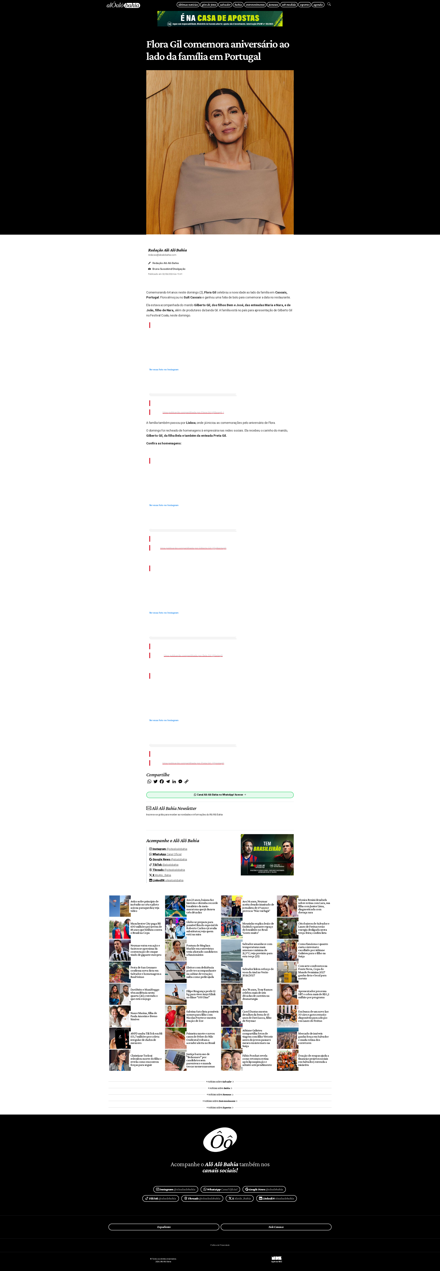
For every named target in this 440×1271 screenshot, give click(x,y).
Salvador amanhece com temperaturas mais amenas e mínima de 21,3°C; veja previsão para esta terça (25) (257, 950)
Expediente (163, 1227)
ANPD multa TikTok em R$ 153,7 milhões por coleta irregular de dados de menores (146, 1038)
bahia (238, 4)
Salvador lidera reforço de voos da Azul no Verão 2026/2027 (258, 972)
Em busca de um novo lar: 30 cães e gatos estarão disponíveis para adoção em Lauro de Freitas (313, 1016)
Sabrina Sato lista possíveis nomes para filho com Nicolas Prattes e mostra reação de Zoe (202, 1016)
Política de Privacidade (219, 1245)
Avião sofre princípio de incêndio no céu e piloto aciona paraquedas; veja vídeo (144, 906)
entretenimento (255, 4)
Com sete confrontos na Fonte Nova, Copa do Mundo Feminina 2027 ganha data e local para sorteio (312, 972)
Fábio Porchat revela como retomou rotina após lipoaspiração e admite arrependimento (257, 1060)
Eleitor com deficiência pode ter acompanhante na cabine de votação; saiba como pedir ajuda (201, 972)
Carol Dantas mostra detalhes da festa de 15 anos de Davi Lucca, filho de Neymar (257, 1016)
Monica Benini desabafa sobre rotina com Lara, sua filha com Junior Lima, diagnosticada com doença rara (314, 906)
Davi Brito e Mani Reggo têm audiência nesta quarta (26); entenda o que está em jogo (144, 994)
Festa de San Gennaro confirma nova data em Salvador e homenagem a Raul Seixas (145, 972)
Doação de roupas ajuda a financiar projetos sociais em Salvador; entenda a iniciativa (313, 1060)
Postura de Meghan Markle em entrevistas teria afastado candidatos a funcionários (201, 950)
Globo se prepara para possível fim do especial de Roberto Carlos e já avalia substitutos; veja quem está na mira (202, 928)
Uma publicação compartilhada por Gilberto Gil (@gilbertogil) (193, 547)
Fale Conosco (276, 1227)
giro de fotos (209, 4)
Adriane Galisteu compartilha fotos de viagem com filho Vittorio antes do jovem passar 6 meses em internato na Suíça (257, 1038)
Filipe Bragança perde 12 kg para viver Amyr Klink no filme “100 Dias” (201, 994)
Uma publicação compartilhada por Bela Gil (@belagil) (193, 655)
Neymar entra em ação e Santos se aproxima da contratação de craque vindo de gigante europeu (145, 950)
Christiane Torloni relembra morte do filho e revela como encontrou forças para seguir (146, 1060)
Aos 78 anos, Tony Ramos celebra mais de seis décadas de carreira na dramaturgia (257, 994)
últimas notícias (188, 4)
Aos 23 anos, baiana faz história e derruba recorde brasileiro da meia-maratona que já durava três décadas (202, 906)
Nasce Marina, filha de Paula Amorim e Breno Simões (143, 1016)
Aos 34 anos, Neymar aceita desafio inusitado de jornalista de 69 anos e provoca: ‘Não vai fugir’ (258, 906)
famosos (273, 4)
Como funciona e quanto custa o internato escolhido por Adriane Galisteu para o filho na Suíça (313, 950)
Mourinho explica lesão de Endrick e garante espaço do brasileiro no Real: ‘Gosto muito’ (258, 928)
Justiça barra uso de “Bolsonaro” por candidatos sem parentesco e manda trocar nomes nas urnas (200, 1060)
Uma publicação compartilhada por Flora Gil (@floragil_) (193, 412)
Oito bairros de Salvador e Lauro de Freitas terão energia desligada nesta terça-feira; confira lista (313, 928)
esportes (304, 4)
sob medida (289, 4)
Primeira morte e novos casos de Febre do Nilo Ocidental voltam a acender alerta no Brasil (200, 1038)
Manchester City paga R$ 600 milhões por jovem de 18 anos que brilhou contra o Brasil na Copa (146, 928)
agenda (318, 4)
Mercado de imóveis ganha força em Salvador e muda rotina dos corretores (313, 1038)
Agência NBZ (276, 1260)
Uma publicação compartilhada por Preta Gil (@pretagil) (193, 763)
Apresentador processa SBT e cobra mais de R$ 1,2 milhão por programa (313, 994)
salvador (225, 4)
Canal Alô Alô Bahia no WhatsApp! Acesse (220, 794)
